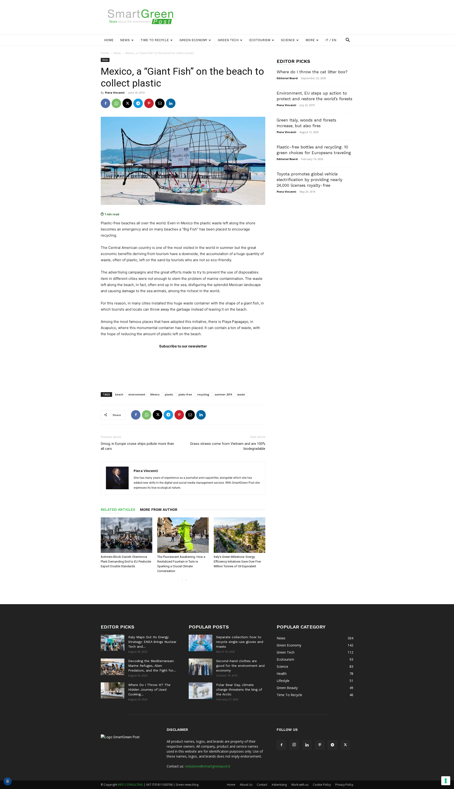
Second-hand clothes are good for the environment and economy (240, 665)
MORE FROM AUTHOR (158, 509)
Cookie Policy (322, 785)
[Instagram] (294, 745)
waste (241, 394)
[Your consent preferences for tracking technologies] (445, 780)
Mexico (155, 394)
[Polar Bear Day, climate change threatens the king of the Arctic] (200, 690)
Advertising (279, 785)
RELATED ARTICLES (118, 509)
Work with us (299, 785)
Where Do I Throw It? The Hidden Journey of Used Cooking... (149, 689)
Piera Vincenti (115, 92)
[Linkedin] (170, 103)
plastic (169, 394)
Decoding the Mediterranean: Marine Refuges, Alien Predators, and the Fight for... (152, 665)
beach (119, 394)
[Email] (160, 103)
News (125, 40)
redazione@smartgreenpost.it (207, 766)
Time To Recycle (154, 40)
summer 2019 (223, 394)
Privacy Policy (344, 785)
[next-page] (186, 580)
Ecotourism (259, 40)
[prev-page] (178, 580)
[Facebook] (105, 103)
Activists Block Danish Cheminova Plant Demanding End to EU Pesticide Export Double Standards (126, 561)
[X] (127, 103)
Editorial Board (287, 78)
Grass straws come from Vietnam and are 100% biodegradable (227, 446)
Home (109, 40)
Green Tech (228, 40)
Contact (262, 785)
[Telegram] (138, 103)
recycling (203, 394)
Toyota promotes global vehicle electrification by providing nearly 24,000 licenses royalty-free (309, 180)
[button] (347, 40)
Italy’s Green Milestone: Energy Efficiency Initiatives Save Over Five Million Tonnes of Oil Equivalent (237, 561)
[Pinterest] (149, 103)
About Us (246, 785)
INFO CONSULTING (130, 785)
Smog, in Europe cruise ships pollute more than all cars (137, 446)
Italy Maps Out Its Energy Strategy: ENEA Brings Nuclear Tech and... (152, 641)
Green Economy (193, 40)
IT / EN (330, 40)
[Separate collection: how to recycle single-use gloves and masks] (200, 643)
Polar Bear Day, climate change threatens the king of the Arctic (239, 689)
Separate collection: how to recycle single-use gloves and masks (239, 641)
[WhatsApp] (116, 103)
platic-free (185, 394)
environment (136, 394)
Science (288, 40)
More (310, 40)
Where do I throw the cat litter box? (312, 71)
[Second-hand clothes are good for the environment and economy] (200, 667)
